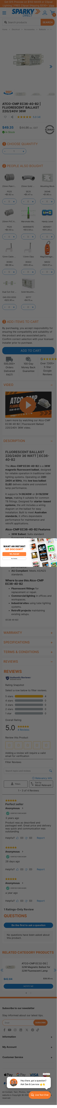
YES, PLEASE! (14, 554)
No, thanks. (14, 558)
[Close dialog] (56, 539)
